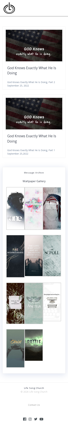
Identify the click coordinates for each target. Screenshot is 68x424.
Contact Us (34, 404)
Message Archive (34, 172)
